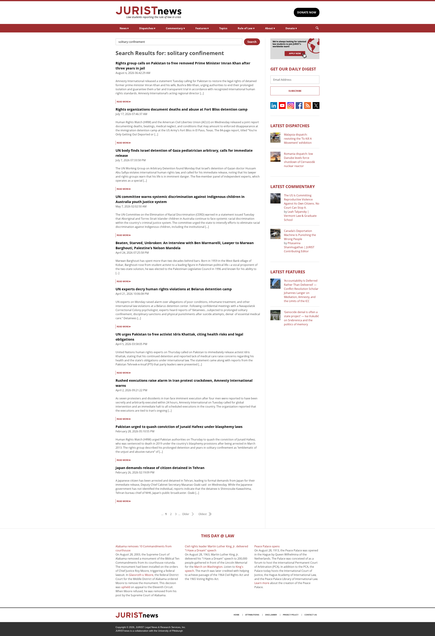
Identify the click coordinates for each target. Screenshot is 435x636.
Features (202, 28)
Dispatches (147, 28)
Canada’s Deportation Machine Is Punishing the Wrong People (300, 235)
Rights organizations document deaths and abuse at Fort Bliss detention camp (182, 109)
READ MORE (124, 101)
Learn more (261, 583)
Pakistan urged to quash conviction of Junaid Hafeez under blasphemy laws (179, 426)
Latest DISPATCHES (289, 125)
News (124, 28)
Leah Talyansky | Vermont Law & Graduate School (300, 216)
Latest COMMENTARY (292, 186)
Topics (223, 28)
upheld (125, 587)
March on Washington (208, 567)
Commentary (175, 28)
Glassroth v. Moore (141, 575)
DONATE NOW (306, 12)
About (270, 28)
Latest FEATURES (287, 272)
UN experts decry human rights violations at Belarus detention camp (174, 289)
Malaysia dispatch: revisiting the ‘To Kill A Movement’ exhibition (298, 139)
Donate (291, 28)
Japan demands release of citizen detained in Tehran (160, 467)
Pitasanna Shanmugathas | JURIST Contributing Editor (299, 247)
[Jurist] (149, 12)
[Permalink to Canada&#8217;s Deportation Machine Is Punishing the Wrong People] (275, 234)
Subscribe (295, 90)
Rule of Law (246, 28)
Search (252, 42)
